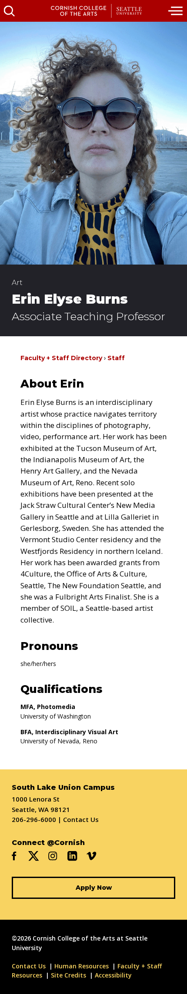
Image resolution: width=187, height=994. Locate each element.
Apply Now (94, 887)
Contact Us (81, 819)
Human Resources (81, 966)
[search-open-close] (9, 11)
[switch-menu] (176, 11)
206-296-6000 (34, 819)
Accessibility (113, 975)
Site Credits (68, 975)
